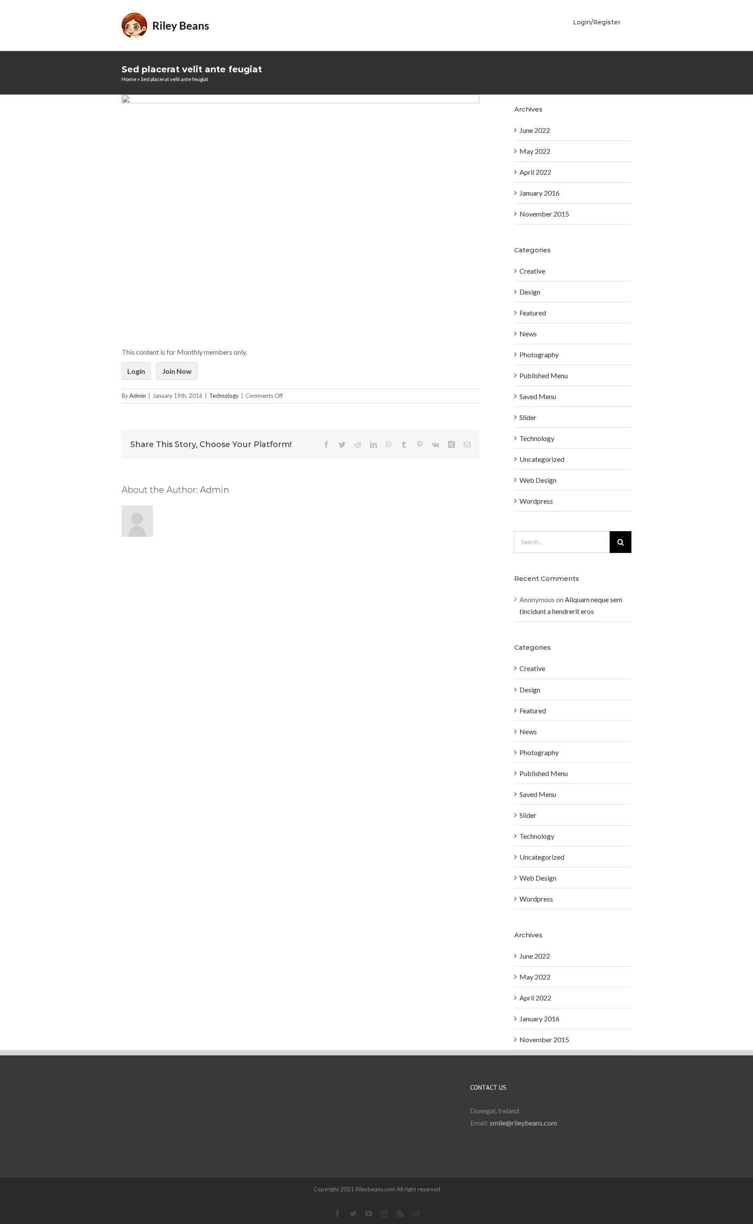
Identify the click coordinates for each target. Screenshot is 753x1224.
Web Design (537, 480)
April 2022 (535, 172)
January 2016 (539, 193)
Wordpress (536, 501)
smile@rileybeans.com (523, 1123)
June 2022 (534, 130)
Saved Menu (537, 396)
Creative (532, 271)
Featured (532, 313)
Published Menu (543, 375)
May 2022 (534, 151)
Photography (539, 354)
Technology (224, 395)
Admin (137, 395)
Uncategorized (541, 459)
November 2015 (544, 214)
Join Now (177, 371)
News (528, 333)
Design (529, 292)
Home (129, 79)
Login (136, 371)
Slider (527, 417)
